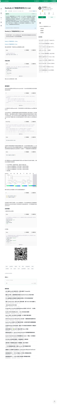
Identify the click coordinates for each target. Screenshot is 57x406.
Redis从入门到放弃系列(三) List (45, 26)
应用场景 (42, 32)
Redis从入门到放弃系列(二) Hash (11, 44)
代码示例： (42, 28)
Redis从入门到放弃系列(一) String (11, 41)
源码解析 (42, 30)
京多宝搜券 (44, 7)
